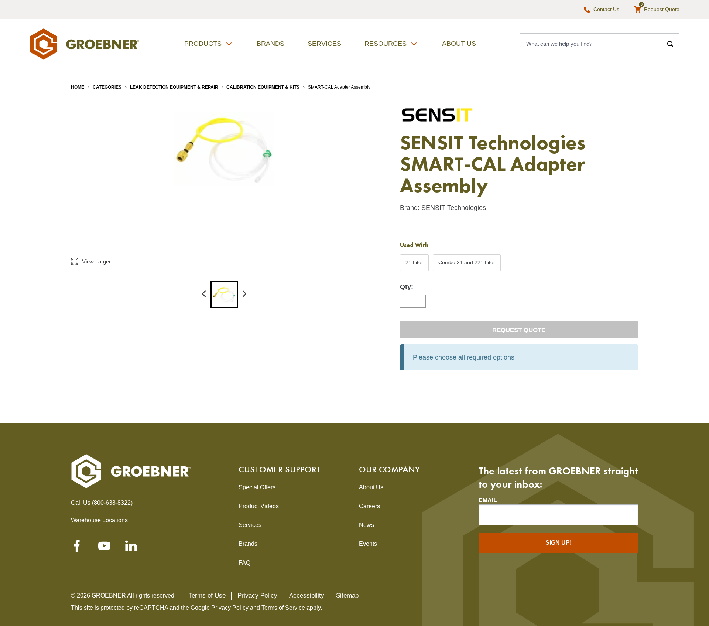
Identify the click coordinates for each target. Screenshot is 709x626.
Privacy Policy (257, 595)
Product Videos (259, 506)
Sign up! (558, 543)
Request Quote (518, 330)
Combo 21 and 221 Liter (466, 265)
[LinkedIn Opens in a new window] (131, 548)
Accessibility (306, 595)
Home (77, 87)
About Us (459, 43)
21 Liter (414, 265)
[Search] (670, 44)
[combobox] (590, 44)
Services (324, 43)
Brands (270, 43)
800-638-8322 (112, 503)
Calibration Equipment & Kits (262, 87)
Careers (369, 506)
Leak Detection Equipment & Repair (174, 87)
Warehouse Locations (99, 520)
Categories (107, 87)
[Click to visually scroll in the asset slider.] (203, 294)
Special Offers (257, 487)
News (366, 525)
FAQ (244, 562)
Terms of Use (207, 595)
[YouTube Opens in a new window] (104, 548)
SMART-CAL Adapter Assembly (339, 87)
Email (488, 500)
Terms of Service (283, 608)
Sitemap (347, 595)
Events (368, 544)
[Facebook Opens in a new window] (77, 548)
